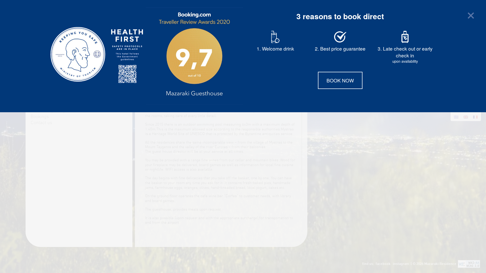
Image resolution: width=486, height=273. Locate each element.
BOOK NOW (340, 80)
